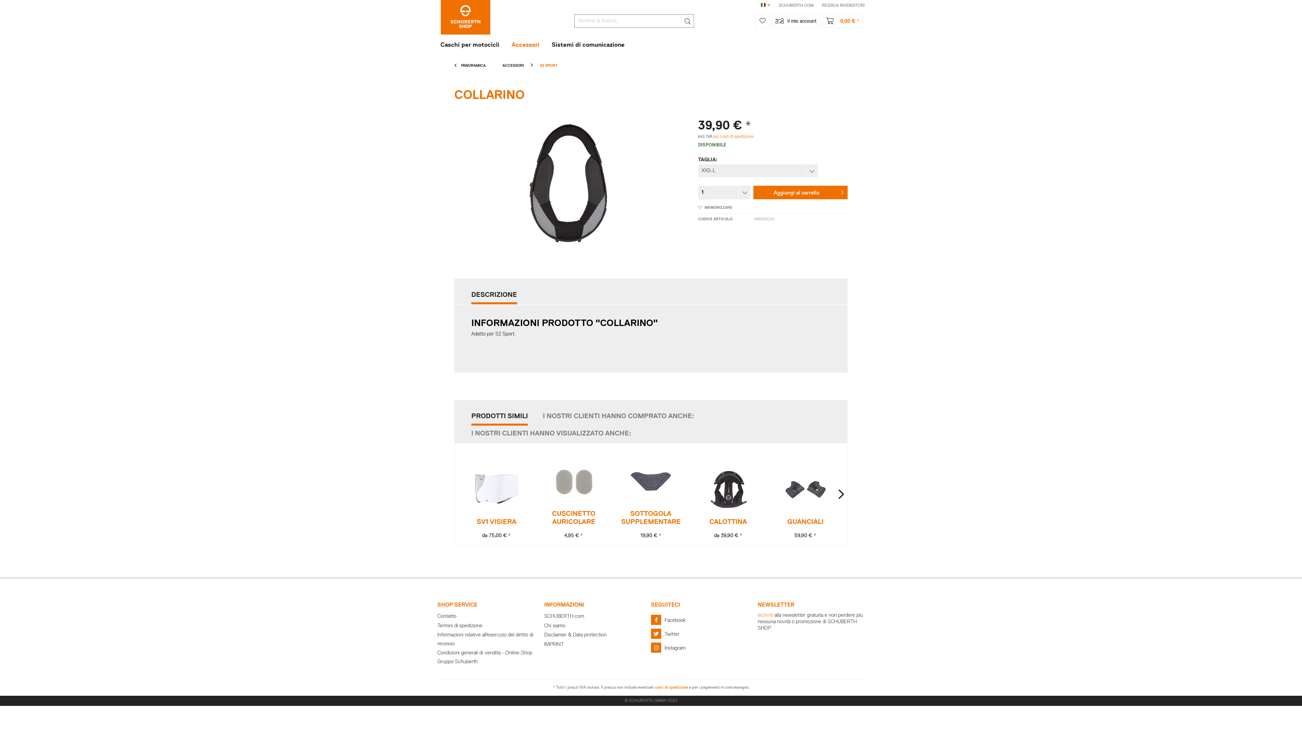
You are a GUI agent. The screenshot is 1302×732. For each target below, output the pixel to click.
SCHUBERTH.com (564, 616)
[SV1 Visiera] (496, 489)
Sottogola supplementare (651, 517)
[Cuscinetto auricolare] (573, 481)
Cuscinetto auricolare (573, 517)
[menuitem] (634, 21)
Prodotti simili (499, 416)
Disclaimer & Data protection (575, 634)
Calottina (728, 521)
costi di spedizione (671, 688)
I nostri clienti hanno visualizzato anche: (551, 433)
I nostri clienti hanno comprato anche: (618, 416)
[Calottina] (728, 489)
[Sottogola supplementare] (650, 481)
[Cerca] (687, 21)
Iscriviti (765, 615)
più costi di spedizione (733, 137)
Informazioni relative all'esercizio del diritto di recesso (485, 639)
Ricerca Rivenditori (843, 6)
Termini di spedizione (459, 625)
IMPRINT (554, 644)
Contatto (446, 616)
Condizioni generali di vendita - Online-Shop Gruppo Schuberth (484, 657)
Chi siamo (554, 625)
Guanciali (805, 521)
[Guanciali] (805, 489)
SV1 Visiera (496, 521)
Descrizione (494, 294)
